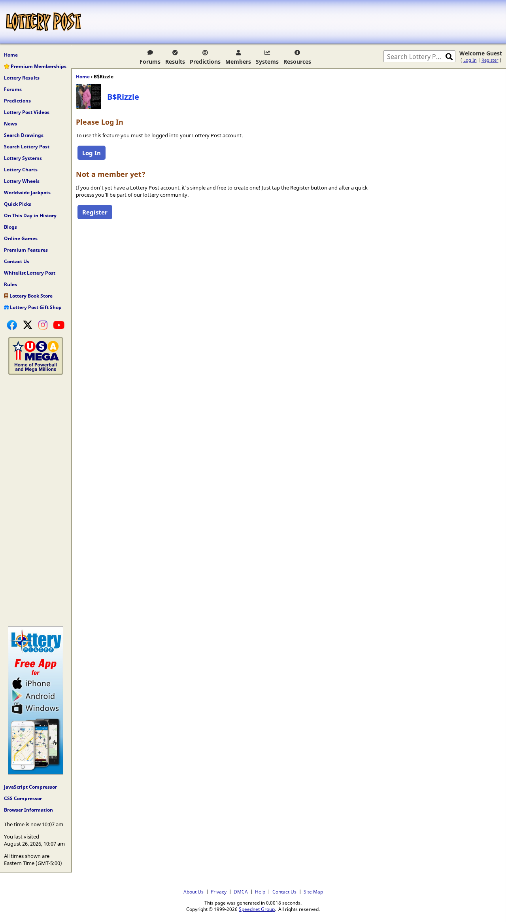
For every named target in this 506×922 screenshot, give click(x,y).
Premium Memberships (37, 66)
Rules (10, 284)
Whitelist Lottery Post (29, 272)
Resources (297, 61)
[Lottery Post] (43, 22)
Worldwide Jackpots (27, 192)
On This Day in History (30, 215)
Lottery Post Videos (26, 112)
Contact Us (16, 261)
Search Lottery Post (26, 146)
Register (489, 60)
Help (260, 891)
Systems (267, 61)
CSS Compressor (23, 798)
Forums (150, 61)
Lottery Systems (23, 158)
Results (175, 61)
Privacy (219, 891)
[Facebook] (12, 325)
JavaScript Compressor (30, 787)
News (10, 123)
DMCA (241, 891)
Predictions (205, 61)
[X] (28, 325)
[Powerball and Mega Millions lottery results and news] (35, 373)
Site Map (313, 891)
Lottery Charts (21, 169)
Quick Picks (17, 204)
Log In (470, 60)
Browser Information (28, 809)
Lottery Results (22, 77)
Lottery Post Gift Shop (35, 307)
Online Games (21, 238)
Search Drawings (23, 135)
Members (238, 61)
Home (11, 54)
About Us (193, 891)
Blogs (10, 227)
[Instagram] (43, 325)
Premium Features (26, 250)
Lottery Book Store (30, 295)
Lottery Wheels (22, 181)
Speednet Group (257, 909)
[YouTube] (58, 325)
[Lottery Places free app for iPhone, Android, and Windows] (35, 772)
